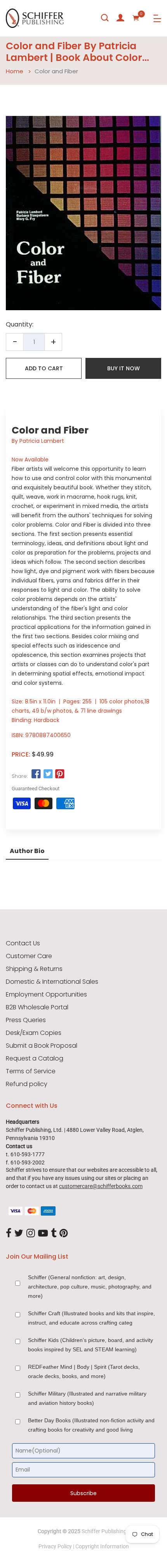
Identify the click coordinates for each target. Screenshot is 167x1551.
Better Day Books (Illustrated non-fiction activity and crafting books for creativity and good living (91, 1425)
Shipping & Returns (34, 969)
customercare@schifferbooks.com (101, 1186)
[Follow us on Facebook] (36, 774)
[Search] (105, 17)
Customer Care (29, 956)
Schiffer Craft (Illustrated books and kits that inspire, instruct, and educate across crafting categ (91, 1318)
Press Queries (26, 1020)
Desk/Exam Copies (33, 1033)
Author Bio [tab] (27, 850)
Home (14, 71)
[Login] (120, 17)
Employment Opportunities (46, 994)
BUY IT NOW (123, 368)
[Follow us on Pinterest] (60, 774)
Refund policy (26, 1084)
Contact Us (23, 943)
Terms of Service (31, 1071)
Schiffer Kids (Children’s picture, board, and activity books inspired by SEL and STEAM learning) (90, 1344)
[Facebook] (8, 1233)
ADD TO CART (44, 368)
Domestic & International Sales (52, 982)
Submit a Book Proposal (41, 1046)
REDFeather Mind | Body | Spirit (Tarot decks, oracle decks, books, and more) (84, 1371)
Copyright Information (102, 1546)
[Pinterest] (63, 1233)
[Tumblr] (53, 1233)
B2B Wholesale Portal (37, 1007)
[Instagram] (30, 1233)
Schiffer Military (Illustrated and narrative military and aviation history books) (87, 1398)
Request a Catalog (34, 1058)
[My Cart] (136, 17)
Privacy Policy (55, 1546)
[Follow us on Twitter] (48, 774)
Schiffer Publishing (104, 1531)
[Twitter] (18, 1233)
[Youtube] (43, 1233)
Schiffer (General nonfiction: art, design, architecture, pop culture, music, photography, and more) (89, 1286)
